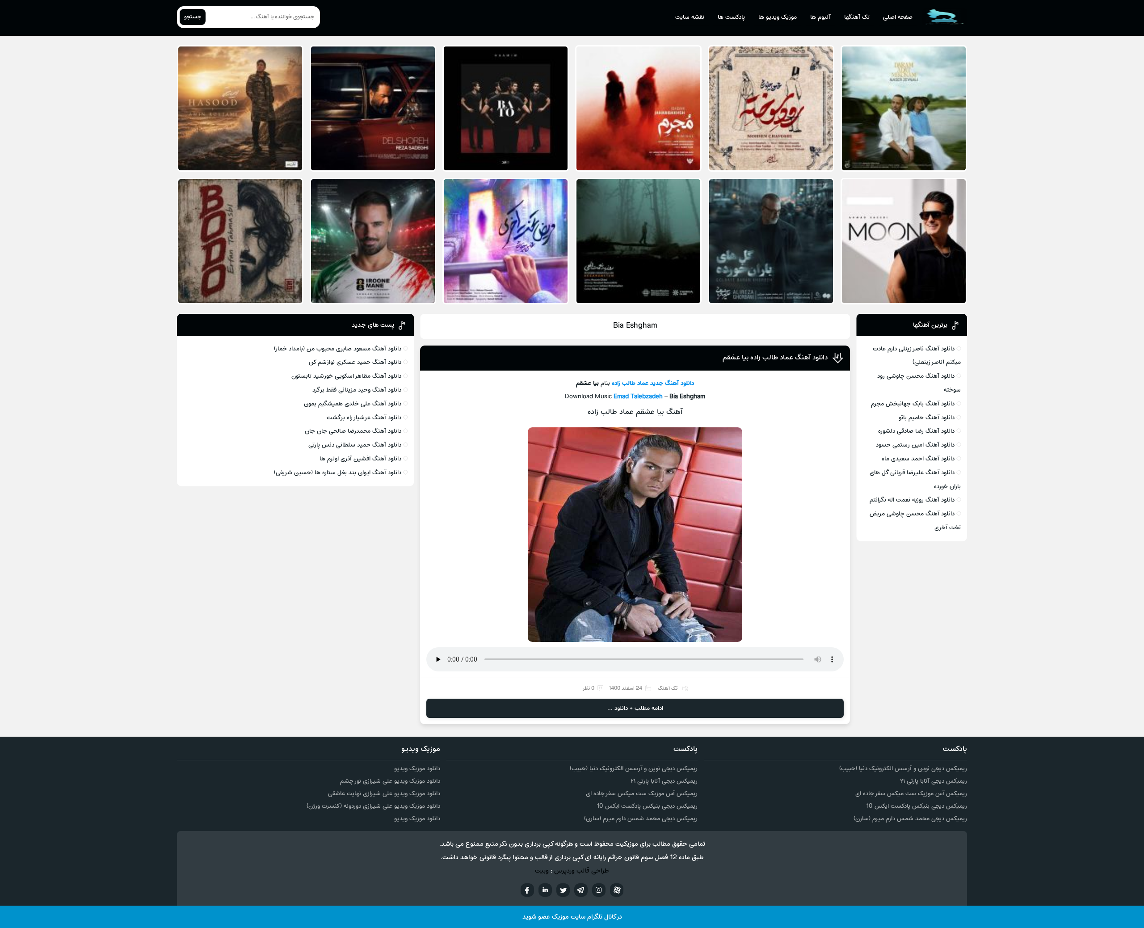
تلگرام (581, 890)
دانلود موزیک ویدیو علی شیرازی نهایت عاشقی (384, 794)
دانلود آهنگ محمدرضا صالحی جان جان (353, 431)
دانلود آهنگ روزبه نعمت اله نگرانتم (912, 500)
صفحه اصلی (898, 17)
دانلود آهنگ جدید (672, 383)
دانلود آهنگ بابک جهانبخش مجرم (913, 404)
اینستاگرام (599, 890)
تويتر (563, 890)
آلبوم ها (820, 17)
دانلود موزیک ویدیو (417, 768)
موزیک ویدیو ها (777, 17)
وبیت (542, 871)
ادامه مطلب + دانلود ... (635, 708)
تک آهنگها (857, 17)
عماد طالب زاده (630, 383)
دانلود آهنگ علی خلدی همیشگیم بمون (352, 404)
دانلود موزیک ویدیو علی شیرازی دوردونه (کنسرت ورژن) (373, 806)
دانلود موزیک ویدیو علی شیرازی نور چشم (390, 781)
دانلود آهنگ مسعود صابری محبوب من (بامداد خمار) (337, 349)
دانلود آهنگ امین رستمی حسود (915, 445)
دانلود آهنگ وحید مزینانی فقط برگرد (356, 390)
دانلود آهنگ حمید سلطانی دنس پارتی (354, 445)
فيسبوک (527, 890)
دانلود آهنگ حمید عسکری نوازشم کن (355, 362)
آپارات (616, 890)
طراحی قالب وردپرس (581, 871)
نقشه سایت (689, 17)
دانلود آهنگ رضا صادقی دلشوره (916, 431)
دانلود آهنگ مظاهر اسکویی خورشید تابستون (346, 376)
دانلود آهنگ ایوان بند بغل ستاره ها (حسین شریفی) (337, 473)
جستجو (192, 17)
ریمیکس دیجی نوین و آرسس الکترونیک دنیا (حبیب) (903, 768)
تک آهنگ (667, 688)
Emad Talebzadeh (638, 397)
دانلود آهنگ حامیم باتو (927, 418)
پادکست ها (731, 17)
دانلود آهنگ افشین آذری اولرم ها (360, 459)
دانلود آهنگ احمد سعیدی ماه (918, 459)
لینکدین (545, 890)
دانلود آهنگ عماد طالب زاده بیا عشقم (775, 357)
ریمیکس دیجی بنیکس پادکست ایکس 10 (916, 806)
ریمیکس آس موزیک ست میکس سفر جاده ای (911, 794)
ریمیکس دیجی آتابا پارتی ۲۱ (933, 781)
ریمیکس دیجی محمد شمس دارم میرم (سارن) (910, 819)
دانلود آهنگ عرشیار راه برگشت (364, 418)
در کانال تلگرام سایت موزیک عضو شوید (572, 917)
